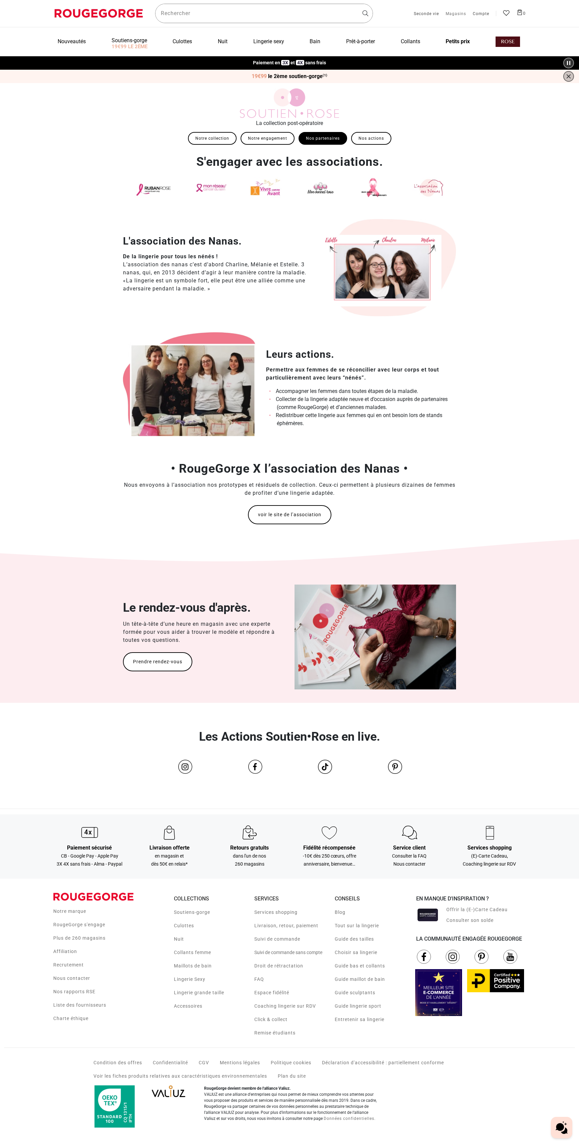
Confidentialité (170, 1062)
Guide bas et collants (360, 965)
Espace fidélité (271, 992)
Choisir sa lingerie (356, 952)
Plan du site (292, 1076)
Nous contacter (71, 978)
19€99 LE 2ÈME (129, 47)
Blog (340, 912)
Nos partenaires (323, 138)
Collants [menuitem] (410, 41)
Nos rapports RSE (74, 991)
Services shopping (276, 912)
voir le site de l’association (289, 514)
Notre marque (69, 911)
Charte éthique (70, 1018)
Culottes (184, 925)
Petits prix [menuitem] (458, 41)
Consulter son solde (470, 920)
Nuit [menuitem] (223, 41)
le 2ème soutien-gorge (289, 76)
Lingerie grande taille (199, 992)
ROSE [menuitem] (508, 42)
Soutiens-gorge (192, 912)
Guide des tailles (354, 939)
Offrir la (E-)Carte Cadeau (477, 909)
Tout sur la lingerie (357, 925)
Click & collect (270, 1019)
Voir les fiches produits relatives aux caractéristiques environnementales (180, 1076)
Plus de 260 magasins (79, 938)
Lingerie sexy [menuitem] (268, 41)
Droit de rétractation (278, 965)
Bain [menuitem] (315, 41)
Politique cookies (291, 1062)
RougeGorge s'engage (79, 924)
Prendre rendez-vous (157, 661)
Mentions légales (240, 1062)
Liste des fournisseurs (79, 1005)
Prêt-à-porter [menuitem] (360, 41)
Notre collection (212, 138)
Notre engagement (267, 138)
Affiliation (65, 951)
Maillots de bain (193, 965)
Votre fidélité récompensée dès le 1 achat (289, 59)
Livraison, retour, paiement (286, 925)
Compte (481, 14)
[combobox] (264, 13)
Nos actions (371, 138)
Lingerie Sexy (189, 979)
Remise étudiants (275, 1032)
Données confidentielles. (350, 1118)
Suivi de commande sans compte (288, 952)
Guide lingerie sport (358, 1006)
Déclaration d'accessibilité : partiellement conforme (383, 1062)
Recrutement (68, 964)
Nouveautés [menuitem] (72, 41)
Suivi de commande (277, 939)
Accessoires (188, 1006)
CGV (204, 1062)
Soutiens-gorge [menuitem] (129, 40)
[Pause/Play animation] (568, 63)
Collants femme (192, 952)
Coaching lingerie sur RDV (285, 1006)
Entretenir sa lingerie (359, 1019)
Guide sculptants (355, 992)
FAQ (259, 979)
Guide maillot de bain (360, 979)
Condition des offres (117, 1062)
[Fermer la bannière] (568, 76)
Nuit (179, 939)
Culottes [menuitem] (182, 41)
